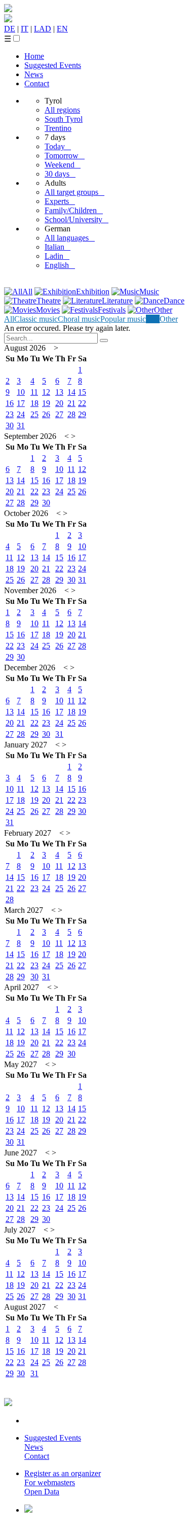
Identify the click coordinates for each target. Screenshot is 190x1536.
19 (46, 403)
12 (46, 392)
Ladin (57, 256)
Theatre (48, 300)
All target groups (74, 192)
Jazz (153, 319)
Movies (48, 309)
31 (21, 425)
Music (149, 291)
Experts (60, 201)
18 (34, 403)
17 (21, 403)
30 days (60, 173)
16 (10, 403)
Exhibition (92, 291)
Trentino (58, 128)
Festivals (112, 309)
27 (59, 414)
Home (34, 56)
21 (71, 403)
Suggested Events (52, 65)
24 (21, 414)
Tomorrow (65, 155)
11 (34, 392)
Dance (174, 300)
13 (59, 392)
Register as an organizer (62, 1473)
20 (59, 403)
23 (10, 414)
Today (58, 146)
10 (21, 392)
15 (82, 392)
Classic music (36, 319)
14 (71, 392)
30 (10, 425)
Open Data (41, 1491)
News (33, 74)
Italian (57, 247)
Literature (117, 300)
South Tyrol (64, 119)
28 (71, 414)
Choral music (79, 319)
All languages (70, 237)
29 (82, 414)
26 (46, 414)
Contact (36, 83)
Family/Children (74, 210)
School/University (76, 219)
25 (34, 414)
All (27, 291)
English (60, 265)
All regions (62, 110)
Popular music (123, 319)
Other (163, 309)
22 (82, 403)
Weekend (63, 164)
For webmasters (49, 1482)
